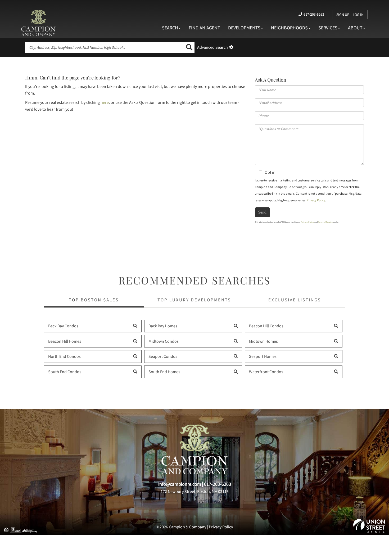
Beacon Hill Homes (64, 341)
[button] (189, 47)
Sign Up (342, 14)
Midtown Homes (263, 341)
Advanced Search (212, 47)
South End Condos (64, 371)
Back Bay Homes (162, 325)
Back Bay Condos (63, 325)
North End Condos (64, 356)
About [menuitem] (355, 28)
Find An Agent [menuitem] (204, 28)
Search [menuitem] (170, 28)
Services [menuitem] (327, 28)
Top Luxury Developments (194, 300)
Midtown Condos (163, 341)
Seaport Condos (162, 356)
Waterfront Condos (266, 371)
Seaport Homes (263, 356)
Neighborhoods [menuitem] (289, 28)
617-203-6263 (314, 14)
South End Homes (164, 371)
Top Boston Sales (94, 300)
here (105, 102)
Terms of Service (325, 222)
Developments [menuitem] (244, 28)
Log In (358, 14)
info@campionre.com (179, 484)
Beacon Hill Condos (266, 325)
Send (262, 212)
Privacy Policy (316, 200)
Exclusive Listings (294, 300)
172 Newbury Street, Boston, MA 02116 (195, 491)
